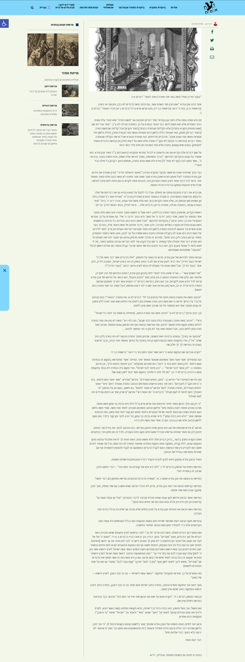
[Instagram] (4, 288)
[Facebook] (4, 296)
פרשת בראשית (48, 125)
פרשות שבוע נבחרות (62, 25)
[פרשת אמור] (53, 49)
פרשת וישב (50, 86)
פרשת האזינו (49, 106)
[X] (4, 270)
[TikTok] (4, 279)
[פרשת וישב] (70, 91)
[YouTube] (4, 305)
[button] (4, 23)
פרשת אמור (70, 73)
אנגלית (161, 655)
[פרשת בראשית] (70, 129)
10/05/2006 (197, 23)
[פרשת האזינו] (70, 110)
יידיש (153, 655)
